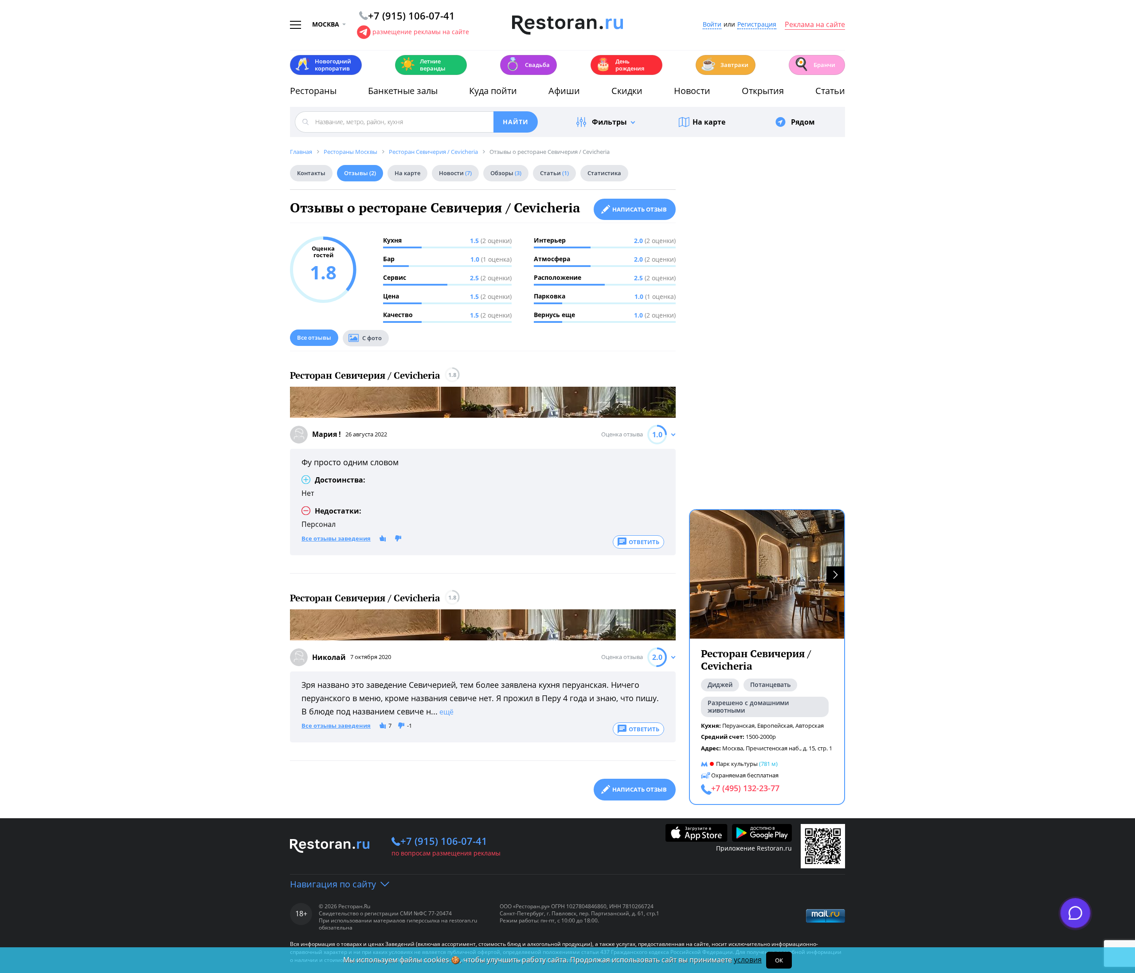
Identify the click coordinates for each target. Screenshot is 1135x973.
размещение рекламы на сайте (420, 31)
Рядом (803, 122)
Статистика (604, 173)
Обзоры (505, 173)
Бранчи (814, 64)
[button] (835, 574)
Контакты (311, 173)
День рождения (619, 64)
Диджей (720, 684)
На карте (709, 122)
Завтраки (724, 64)
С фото (372, 338)
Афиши (564, 91)
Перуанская (738, 726)
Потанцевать (770, 684)
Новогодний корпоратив (323, 64)
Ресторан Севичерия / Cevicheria (365, 375)
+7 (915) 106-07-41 (443, 841)
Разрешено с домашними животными (748, 706)
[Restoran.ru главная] (567, 25)
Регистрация (756, 24)
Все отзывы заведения (336, 538)
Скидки (626, 91)
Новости (692, 91)
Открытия (763, 91)
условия (748, 960)
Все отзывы (314, 337)
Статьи (830, 91)
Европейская (775, 726)
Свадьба (527, 64)
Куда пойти (493, 91)
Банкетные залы (403, 91)
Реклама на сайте (815, 24)
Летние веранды (423, 64)
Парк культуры (737, 764)
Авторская (809, 726)
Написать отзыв (639, 209)
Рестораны (313, 91)
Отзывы (360, 173)
